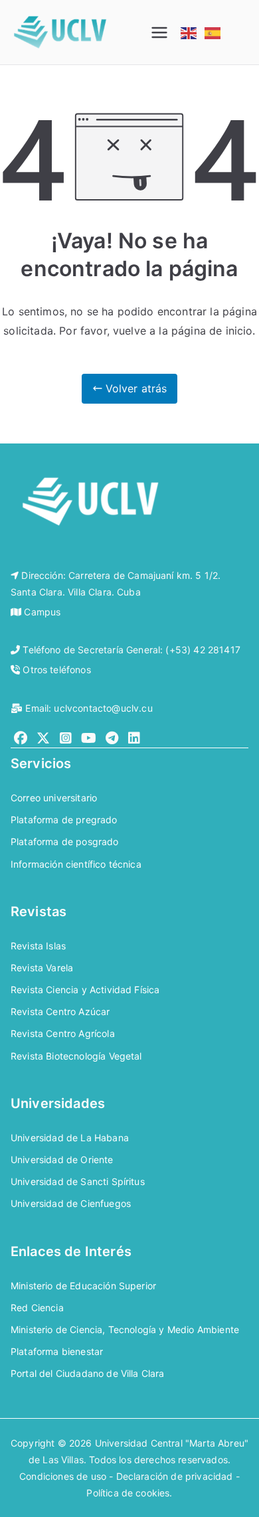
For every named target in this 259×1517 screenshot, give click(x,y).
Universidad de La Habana (70, 1137)
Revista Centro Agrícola (63, 1033)
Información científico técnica (76, 864)
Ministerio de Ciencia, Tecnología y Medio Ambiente (125, 1329)
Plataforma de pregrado (64, 819)
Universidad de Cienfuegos (71, 1203)
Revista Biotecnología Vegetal (76, 1056)
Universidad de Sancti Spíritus (78, 1181)
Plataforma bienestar (57, 1351)
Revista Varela (42, 967)
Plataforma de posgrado (65, 841)
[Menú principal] (159, 32)
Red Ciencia (37, 1307)
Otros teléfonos (56, 669)
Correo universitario (54, 797)
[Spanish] (213, 32)
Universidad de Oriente (62, 1159)
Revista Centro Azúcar (60, 1011)
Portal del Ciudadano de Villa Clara (88, 1373)
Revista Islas (38, 945)
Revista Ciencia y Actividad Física (85, 989)
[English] (189, 32)
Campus (42, 611)
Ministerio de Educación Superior (83, 1285)
